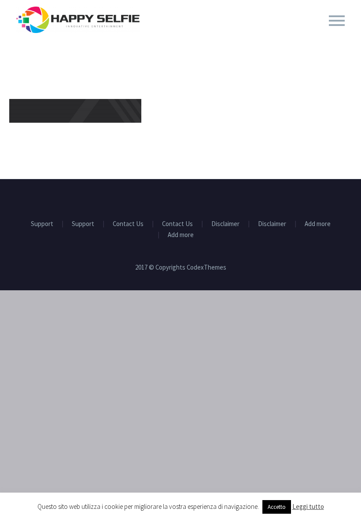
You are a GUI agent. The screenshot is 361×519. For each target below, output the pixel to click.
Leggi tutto (308, 506)
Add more (318, 224)
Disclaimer (225, 224)
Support (42, 224)
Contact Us (128, 224)
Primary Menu (337, 20)
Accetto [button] (277, 507)
